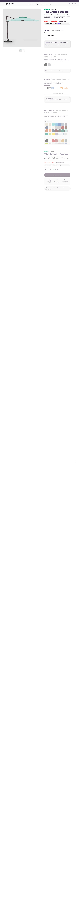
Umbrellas (30, 4)
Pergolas (38, 4)
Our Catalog (48, 4)
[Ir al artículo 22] (23, 50)
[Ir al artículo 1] (20, 50)
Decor (42, 4)
